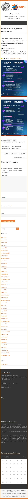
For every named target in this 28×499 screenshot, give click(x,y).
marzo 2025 (4, 271)
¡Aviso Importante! (19, 157)
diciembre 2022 (5, 295)
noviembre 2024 (5, 279)
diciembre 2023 (5, 284)
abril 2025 (3, 268)
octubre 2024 (4, 282)
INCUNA (14, 13)
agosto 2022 (4, 303)
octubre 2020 (4, 334)
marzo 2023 (4, 292)
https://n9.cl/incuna (16, 58)
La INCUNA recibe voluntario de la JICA (14, 153)
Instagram (9, 493)
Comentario (4, 175)
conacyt (9, 140)
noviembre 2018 (5, 355)
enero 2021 (4, 329)
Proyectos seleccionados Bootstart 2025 (17, 496)
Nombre (3, 197)
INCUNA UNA (6, 146)
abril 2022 (3, 313)
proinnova (22, 142)
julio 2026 (3, 237)
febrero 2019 (4, 350)
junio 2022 (4, 308)
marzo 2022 (4, 316)
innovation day (14, 142)
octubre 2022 (4, 297)
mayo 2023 (4, 287)
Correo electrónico (6, 206)
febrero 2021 (4, 326)
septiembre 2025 (5, 258)
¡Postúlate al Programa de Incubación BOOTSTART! (12, 495)
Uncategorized (6, 148)
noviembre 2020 (5, 331)
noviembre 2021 (5, 321)
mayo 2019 (4, 345)
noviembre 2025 (5, 253)
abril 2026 (3, 245)
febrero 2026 (4, 250)
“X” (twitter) (14, 493)
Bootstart (24, 493)
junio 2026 (4, 240)
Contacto (19, 493)
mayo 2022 (4, 310)
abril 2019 (3, 347)
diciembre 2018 (5, 352)
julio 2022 (3, 305)
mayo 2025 (4, 266)
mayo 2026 (4, 242)
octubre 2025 (4, 255)
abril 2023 (3, 289)
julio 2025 (3, 261)
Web (2, 213)
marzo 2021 (4, 324)
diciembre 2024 (5, 276)
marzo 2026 (4, 247)
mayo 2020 (4, 342)
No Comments (16, 148)
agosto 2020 (4, 337)
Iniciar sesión (4, 364)
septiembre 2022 (5, 300)
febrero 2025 (4, 274)
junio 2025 (4, 263)
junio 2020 (4, 339)
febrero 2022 (4, 318)
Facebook (4, 493)
